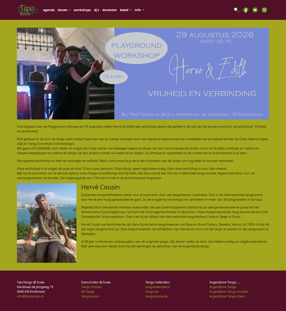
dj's (96, 10)
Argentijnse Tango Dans (227, 296)
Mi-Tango (88, 291)
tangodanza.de (156, 296)
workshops (82, 10)
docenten (109, 10)
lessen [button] (63, 10)
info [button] (138, 10)
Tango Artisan (91, 287)
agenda (49, 10)
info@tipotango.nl (30, 296)
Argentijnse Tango (223, 287)
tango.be (152, 291)
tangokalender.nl (157, 287)
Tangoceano (90, 296)
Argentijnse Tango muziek (229, 291)
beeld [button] (124, 10)
